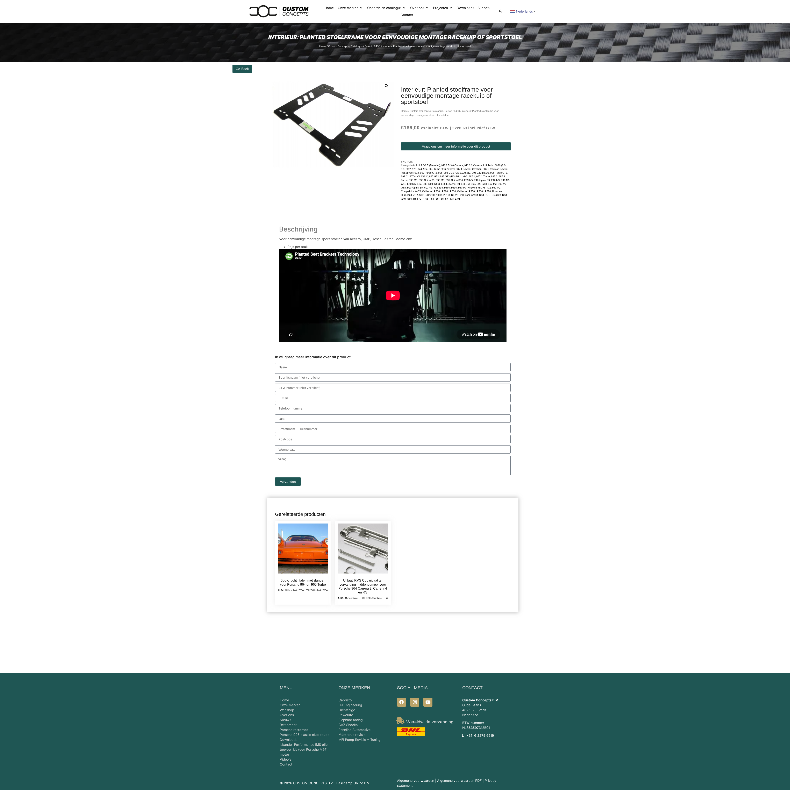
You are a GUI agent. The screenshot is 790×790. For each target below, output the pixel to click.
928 (414, 169)
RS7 (427, 198)
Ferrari (368, 46)
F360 (447, 187)
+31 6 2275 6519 (480, 735)
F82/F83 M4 (474, 187)
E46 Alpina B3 (482, 180)
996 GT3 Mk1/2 (480, 172)
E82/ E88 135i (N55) (428, 184)
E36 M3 (440, 180)
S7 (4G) (449, 198)
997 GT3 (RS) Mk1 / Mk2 (453, 176)
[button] (350, 7)
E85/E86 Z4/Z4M (450, 184)
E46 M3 (495, 180)
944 (420, 169)
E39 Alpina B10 (454, 180)
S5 (442, 198)
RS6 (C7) (418, 198)
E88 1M (465, 184)
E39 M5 (468, 180)
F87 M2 (486, 187)
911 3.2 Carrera (473, 165)
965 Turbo (434, 169)
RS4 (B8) (496, 195)
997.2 (494, 176)
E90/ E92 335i (479, 184)
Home (322, 46)
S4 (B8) (435, 198)
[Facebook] (401, 702)
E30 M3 (413, 180)
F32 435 (438, 187)
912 (409, 169)
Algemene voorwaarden (415, 780)
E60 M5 (411, 184)
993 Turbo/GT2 (428, 172)
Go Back (242, 69)
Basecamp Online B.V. (353, 783)
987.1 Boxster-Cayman (469, 169)
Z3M (457, 198)
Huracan (497, 191)
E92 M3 (492, 184)
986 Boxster (448, 169)
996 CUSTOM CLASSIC (457, 172)
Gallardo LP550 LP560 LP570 (474, 191)
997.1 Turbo (483, 176)
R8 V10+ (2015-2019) (437, 195)
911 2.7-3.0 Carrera (452, 165)
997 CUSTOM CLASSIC (414, 176)
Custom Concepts (338, 46)
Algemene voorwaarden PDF (459, 780)
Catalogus (356, 46)
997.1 (472, 176)
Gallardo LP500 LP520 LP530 (439, 191)
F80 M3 (462, 187)
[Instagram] (414, 702)
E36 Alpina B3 (426, 180)
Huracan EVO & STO (412, 195)
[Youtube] (427, 702)
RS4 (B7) (484, 195)
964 (425, 169)
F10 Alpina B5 (415, 187)
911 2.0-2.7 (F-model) (428, 165)
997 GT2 (434, 176)
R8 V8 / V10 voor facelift (464, 195)
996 (440, 172)
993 (417, 172)
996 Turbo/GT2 (498, 172)
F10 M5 (428, 187)
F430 (377, 46)
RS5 (409, 198)
